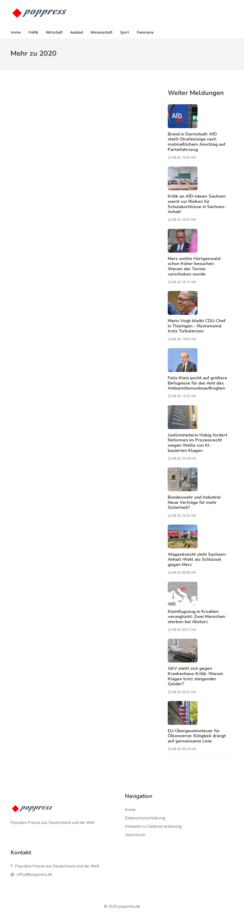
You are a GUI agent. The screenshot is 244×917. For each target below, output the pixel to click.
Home (15, 32)
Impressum (135, 834)
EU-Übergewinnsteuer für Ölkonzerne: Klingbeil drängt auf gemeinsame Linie (197, 736)
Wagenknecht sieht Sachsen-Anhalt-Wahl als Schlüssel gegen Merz (197, 559)
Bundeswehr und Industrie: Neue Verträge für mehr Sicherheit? (194, 502)
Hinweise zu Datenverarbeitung (153, 826)
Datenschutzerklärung (145, 818)
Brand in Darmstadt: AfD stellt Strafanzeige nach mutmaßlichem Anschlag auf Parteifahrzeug (196, 141)
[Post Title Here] (198, 116)
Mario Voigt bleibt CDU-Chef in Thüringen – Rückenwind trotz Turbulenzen (197, 326)
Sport (124, 32)
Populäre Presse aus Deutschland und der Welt (57, 866)
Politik (33, 32)
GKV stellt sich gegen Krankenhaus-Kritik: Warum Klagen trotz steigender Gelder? (195, 676)
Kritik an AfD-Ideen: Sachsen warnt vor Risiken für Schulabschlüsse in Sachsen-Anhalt (197, 204)
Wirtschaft (54, 32)
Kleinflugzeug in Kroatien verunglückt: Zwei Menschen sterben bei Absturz (196, 617)
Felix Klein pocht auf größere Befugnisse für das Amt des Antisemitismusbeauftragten (197, 383)
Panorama (145, 32)
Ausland (76, 32)
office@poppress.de (34, 874)
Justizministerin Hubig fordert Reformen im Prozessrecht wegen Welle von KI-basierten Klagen (197, 442)
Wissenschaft (101, 32)
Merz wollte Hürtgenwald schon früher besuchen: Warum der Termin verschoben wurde (194, 266)
